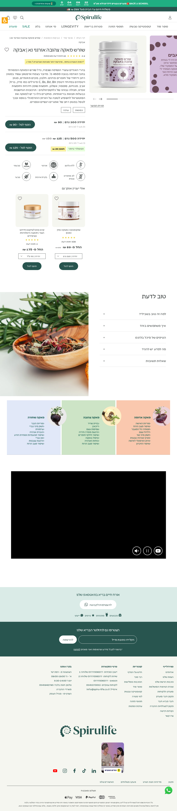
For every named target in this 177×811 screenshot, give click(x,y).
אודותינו (169, 671)
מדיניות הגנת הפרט (152, 782)
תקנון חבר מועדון (165, 696)
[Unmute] (136, 551)
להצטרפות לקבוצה (100, 605)
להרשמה (68, 639)
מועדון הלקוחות (165, 691)
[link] (158, 551)
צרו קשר (169, 715)
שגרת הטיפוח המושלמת (161, 686)
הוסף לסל (68, 265)
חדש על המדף (135, 671)
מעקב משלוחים (128, 782)
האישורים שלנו (107, 782)
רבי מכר (138, 676)
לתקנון (76, 649)
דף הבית (80, 37)
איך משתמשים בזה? (153, 325)
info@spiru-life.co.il (98, 689)
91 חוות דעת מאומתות (55, 56)
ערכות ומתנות (135, 705)
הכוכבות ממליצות (133, 681)
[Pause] (147, 551)
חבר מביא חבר (166, 701)
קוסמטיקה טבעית (140, 26)
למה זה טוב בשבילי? (152, 314)
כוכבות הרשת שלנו (164, 681)
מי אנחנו (50, 26)
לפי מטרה (137, 696)
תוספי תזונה (115, 26)
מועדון (13, 26)
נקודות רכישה (167, 710)
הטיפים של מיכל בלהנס (150, 337)
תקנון (171, 782)
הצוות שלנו (168, 676)
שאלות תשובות (156, 361)
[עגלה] (8, 17)
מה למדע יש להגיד (154, 349)
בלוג (37, 26)
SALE (26, 26)
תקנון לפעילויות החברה (162, 705)
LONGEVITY (70, 26)
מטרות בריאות (93, 26)
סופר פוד (162, 26)
